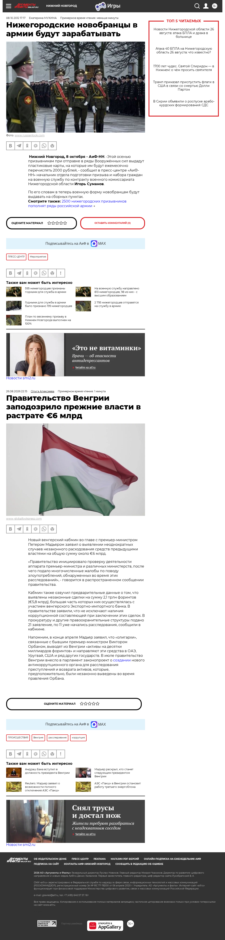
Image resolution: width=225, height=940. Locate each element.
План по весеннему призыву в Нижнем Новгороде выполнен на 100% (48, 320)
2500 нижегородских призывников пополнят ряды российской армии (77, 203)
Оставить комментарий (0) (112, 223)
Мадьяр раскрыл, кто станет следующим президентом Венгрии (113, 773)
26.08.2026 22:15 (16, 391)
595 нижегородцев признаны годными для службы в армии (45, 290)
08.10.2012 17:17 (15, 18)
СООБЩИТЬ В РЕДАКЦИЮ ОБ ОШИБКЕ (139, 864)
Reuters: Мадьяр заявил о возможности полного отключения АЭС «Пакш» (42, 787)
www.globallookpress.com (24, 518)
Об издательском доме (50, 859)
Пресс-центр (80, 859)
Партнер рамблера (71, 923)
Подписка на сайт (46, 864)
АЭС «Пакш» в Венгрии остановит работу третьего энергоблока (117, 785)
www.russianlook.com (30, 135)
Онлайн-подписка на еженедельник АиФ (172, 859)
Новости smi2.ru (20, 378)
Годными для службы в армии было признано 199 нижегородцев (48, 304)
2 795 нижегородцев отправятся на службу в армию (116, 304)
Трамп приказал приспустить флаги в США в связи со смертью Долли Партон (183, 85)
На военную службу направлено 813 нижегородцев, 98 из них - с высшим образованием (116, 292)
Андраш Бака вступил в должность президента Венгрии (47, 771)
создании (122, 660)
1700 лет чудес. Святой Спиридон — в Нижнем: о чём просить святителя (183, 68)
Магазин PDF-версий (125, 859)
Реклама (100, 859)
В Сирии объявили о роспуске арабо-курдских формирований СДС (183, 103)
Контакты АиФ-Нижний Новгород (87, 864)
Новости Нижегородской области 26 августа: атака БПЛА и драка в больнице (184, 33)
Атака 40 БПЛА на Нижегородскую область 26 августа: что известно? (184, 50)
